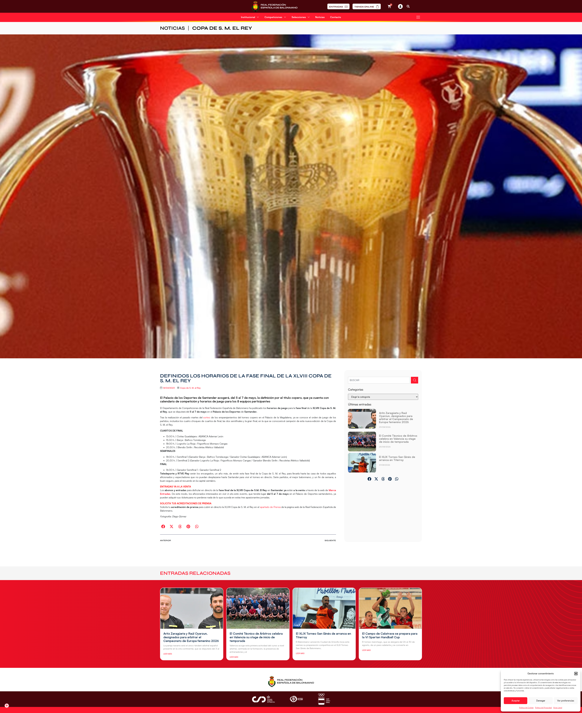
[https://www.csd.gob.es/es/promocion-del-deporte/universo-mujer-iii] (296, 699)
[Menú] (418, 17)
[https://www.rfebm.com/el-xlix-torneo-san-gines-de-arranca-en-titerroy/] (362, 463)
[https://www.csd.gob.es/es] (263, 699)
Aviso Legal (557, 707)
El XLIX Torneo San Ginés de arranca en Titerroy (397, 458)
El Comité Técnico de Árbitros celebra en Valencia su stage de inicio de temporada (398, 438)
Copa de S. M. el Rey (222, 28)
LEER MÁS (167, 654)
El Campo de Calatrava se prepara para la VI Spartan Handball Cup (389, 635)
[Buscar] (414, 380)
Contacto (335, 17)
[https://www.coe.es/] (324, 699)
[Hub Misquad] (400, 6)
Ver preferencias (565, 700)
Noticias (320, 17)
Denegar (540, 700)
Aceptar (516, 700)
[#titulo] (7, 705)
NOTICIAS (172, 28)
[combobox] (379, 380)
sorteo (206, 417)
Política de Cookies (526, 707)
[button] (575, 673)
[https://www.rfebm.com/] (274, 6)
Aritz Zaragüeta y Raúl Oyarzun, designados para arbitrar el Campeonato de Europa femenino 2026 (396, 417)
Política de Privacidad (543, 707)
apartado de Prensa (270, 507)
